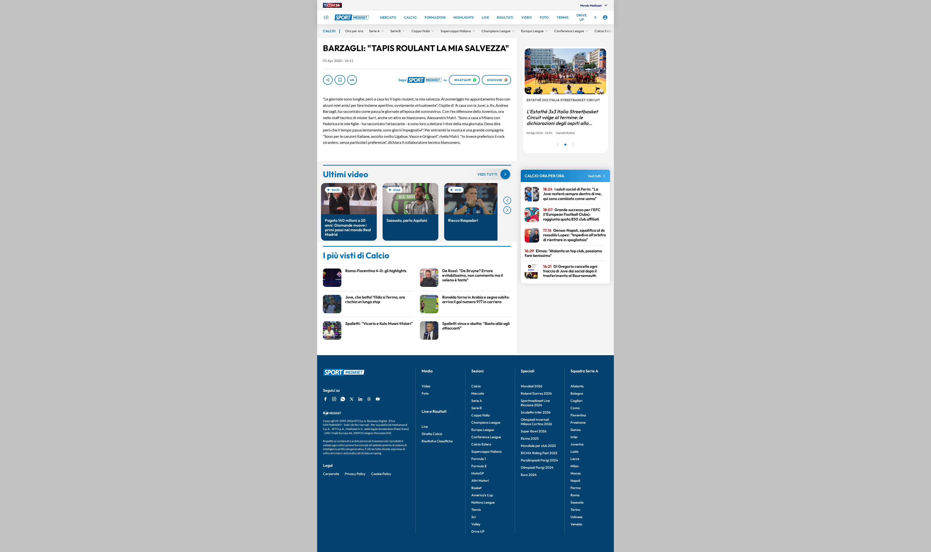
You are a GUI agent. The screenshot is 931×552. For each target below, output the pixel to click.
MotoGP (477, 473)
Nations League (483, 502)
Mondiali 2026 (531, 386)
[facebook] (325, 399)
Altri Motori (480, 480)
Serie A (476, 401)
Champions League (485, 422)
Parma (575, 488)
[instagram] (334, 399)
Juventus (577, 444)
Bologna (576, 393)
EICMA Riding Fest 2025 (539, 453)
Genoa (575, 430)
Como (575, 408)
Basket (476, 488)
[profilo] (605, 17)
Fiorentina (578, 415)
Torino (575, 509)
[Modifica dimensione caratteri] (352, 80)
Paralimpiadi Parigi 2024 (539, 460)
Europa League (482, 430)
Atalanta (577, 386)
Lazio (574, 451)
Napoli (575, 480)
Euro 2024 (529, 475)
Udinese (576, 517)
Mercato (477, 393)
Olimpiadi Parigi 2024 (537, 467)
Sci (473, 517)
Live (425, 426)
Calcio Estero (481, 444)
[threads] (369, 399)
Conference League (486, 437)
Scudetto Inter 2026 (536, 412)
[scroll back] (507, 200)
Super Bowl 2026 (533, 431)
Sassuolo (577, 502)
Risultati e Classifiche (437, 441)
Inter (574, 437)
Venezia (576, 524)
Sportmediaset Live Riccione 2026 (535, 403)
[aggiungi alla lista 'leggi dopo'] (340, 80)
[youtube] (377, 399)
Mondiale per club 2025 (538, 446)
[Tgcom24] (332, 5)
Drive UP (477, 531)
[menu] (326, 17)
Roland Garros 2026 (536, 393)
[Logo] (352, 17)
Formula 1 (478, 459)
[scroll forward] (507, 210)
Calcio (476, 386)
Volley (475, 524)
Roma (574, 495)
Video (426, 386)
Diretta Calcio (432, 434)
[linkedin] (360, 399)
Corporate (331, 474)
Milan (574, 466)
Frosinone (578, 422)
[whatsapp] (342, 399)
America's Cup (482, 495)
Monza (575, 473)
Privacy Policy (355, 474)
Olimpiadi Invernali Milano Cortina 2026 (536, 421)
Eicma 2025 (530, 438)
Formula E (479, 466)
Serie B (476, 408)
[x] (351, 399)
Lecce (574, 459)
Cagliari (576, 401)
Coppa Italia (480, 415)
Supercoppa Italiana (486, 451)
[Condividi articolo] (328, 80)
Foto (425, 393)
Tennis (476, 509)
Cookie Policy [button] (381, 474)
